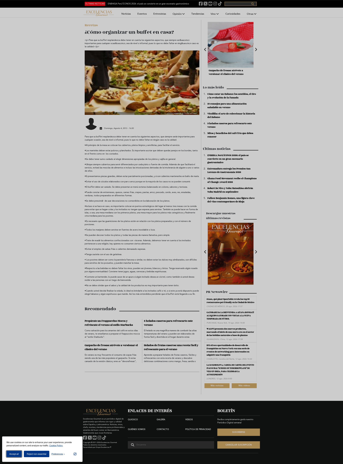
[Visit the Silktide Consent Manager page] (75, 454)
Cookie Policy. (56, 445)
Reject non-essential (36, 453)
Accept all (14, 453)
